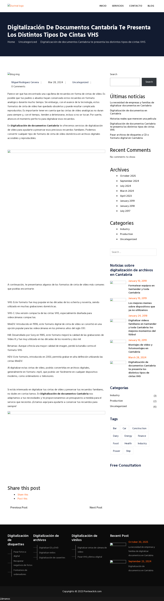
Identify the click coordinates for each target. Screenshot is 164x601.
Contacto (135, 6)
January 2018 (127, 206)
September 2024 (129, 181)
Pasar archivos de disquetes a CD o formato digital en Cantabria (129, 136)
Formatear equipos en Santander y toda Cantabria (141, 289)
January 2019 (127, 201)
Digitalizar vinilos (47, 553)
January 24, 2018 (137, 316)
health (128, 444)
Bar (115, 428)
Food (116, 444)
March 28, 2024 (137, 358)
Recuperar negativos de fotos (23, 563)
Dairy (116, 436)
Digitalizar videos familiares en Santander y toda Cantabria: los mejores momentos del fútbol (142, 327)
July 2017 (125, 211)
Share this (23, 495)
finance (142, 436)
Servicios (118, 6)
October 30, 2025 (138, 542)
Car (124, 428)
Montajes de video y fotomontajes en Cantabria (140, 348)
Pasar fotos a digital (20, 554)
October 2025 (128, 176)
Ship (128, 451)
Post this (22, 499)
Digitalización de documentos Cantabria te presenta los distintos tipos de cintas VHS (133, 127)
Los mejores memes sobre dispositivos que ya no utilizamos (141, 306)
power (116, 451)
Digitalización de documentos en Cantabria (128, 112)
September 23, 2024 (139, 561)
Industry (125, 229)
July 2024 (125, 186)
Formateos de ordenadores (20, 572)
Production (126, 234)
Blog (151, 6)
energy (128, 436)
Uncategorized (80, 82)
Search (113, 74)
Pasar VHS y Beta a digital (90, 557)
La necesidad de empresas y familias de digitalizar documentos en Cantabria (132, 104)
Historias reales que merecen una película (133, 119)
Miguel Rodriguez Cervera (25, 82)
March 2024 (127, 191)
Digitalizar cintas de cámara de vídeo (92, 550)
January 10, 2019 (137, 281)
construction (139, 428)
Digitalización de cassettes (52, 558)
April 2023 (126, 196)
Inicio (103, 6)
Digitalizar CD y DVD (48, 548)
